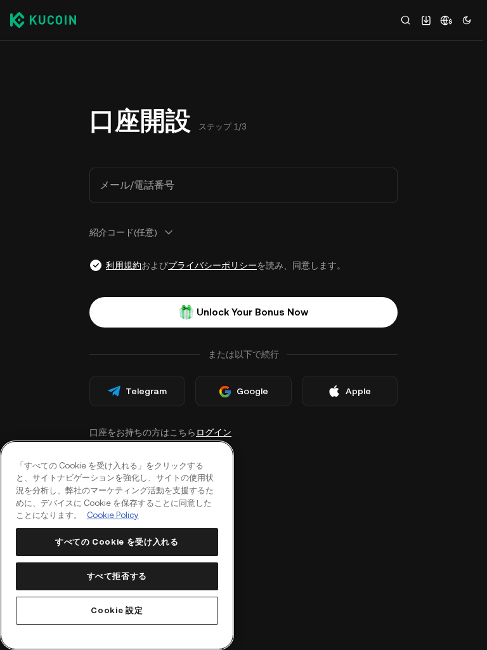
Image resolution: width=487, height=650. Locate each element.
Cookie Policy (113, 515)
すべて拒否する (117, 576)
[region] (117, 545)
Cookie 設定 (117, 610)
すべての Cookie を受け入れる (117, 542)
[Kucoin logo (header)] (43, 19)
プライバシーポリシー (212, 265)
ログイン (213, 432)
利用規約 (123, 265)
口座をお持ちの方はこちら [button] (160, 432)
